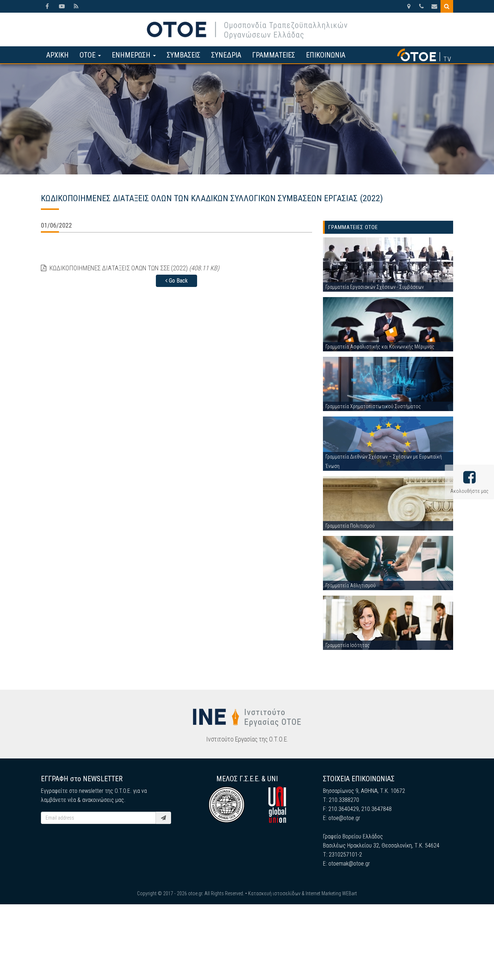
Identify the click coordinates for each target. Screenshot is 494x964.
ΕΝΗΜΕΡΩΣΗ (132, 55)
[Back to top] (472, 942)
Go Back (177, 280)
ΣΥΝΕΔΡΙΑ (226, 55)
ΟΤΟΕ (88, 55)
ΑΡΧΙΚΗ (57, 55)
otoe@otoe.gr (344, 818)
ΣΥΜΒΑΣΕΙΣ (183, 55)
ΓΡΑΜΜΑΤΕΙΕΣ (273, 55)
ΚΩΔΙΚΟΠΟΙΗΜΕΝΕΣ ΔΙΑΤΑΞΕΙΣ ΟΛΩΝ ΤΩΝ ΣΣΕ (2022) (133, 268)
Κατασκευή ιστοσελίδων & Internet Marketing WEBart (302, 893)
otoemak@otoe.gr (349, 863)
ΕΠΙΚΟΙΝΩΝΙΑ (325, 55)
